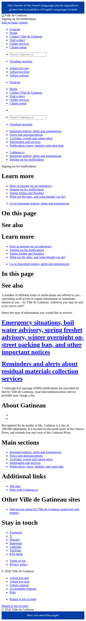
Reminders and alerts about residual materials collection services (40, 371)
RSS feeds (16, 554)
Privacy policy (19, 564)
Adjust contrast (19, 75)
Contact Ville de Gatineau (26, 36)
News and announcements (26, 134)
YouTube (15, 550)
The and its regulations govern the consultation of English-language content (43, 7)
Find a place (17, 40)
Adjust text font (19, 72)
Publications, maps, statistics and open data (37, 145)
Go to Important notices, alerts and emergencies (39, 203)
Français (15, 29)
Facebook (16, 532)
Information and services (25, 142)
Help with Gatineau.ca (24, 489)
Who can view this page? (43, 615)
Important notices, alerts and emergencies (35, 131)
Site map (15, 486)
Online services (19, 43)
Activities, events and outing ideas (31, 138)
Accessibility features (23, 588)
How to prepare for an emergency (31, 186)
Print (13, 592)
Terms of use (18, 560)
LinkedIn (15, 546)
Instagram (16, 543)
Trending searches (21, 61)
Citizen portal (18, 47)
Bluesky (15, 539)
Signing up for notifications (27, 159)
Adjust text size (19, 68)
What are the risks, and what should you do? (38, 196)
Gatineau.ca (17, 152)
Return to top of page (23, 599)
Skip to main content (15, 22)
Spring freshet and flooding (27, 193)
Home (13, 33)
